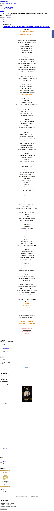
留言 (9, 348)
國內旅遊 (8, 353)
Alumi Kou (5, 448)
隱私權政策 (33, 496)
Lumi (1, 342)
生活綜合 (8, 351)
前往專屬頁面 (27, 394)
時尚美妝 (9, 17)
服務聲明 (37, 496)
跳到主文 (2, 11)
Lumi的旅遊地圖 (6, 8)
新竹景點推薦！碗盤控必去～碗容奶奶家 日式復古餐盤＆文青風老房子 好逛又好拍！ (26, 27)
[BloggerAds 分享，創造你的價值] (27, 388)
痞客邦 (6, 348)
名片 (3, 22)
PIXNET (19, 496)
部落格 (4, 21)
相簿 (3, 19)
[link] (30, 310)
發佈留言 (2, 363)
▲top (1, 354)
